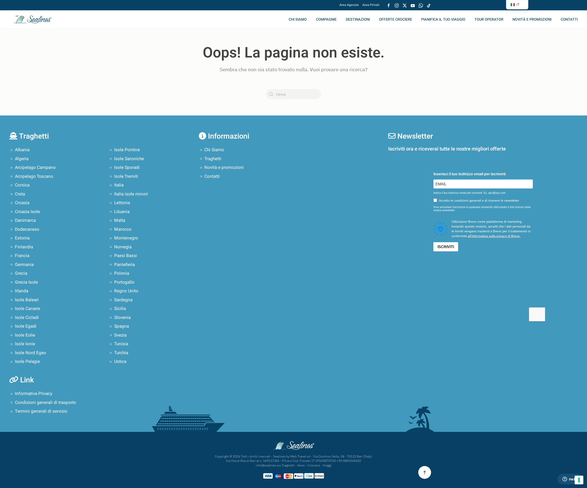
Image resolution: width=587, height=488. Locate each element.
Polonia (121, 273)
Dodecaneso (27, 229)
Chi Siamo (298, 19)
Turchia (121, 353)
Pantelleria (124, 264)
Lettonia (122, 203)
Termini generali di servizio (41, 411)
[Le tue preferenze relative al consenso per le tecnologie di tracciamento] (579, 480)
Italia (119, 185)
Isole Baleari (27, 300)
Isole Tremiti (126, 176)
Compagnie (326, 19)
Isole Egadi (25, 326)
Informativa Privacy (33, 393)
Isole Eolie (25, 335)
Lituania (122, 211)
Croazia (22, 203)
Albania (22, 150)
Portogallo (124, 282)
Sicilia (120, 308)
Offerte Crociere (395, 19)
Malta (119, 220)
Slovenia (122, 317)
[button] (424, 472)
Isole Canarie (27, 308)
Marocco (122, 229)
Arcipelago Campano (35, 167)
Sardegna (123, 300)
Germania (24, 264)
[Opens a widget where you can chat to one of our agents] (569, 480)
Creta (20, 194)
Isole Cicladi (27, 317)
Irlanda (21, 291)
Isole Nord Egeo (30, 353)
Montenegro (126, 238)
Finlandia (24, 247)
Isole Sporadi (127, 167)
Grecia (21, 273)
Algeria (21, 159)
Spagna (121, 326)
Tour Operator (488, 19)
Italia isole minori (131, 194)
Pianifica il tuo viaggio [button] (443, 19)
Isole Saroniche (129, 159)
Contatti (569, 19)
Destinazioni (358, 19)
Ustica (120, 361)
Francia (22, 255)
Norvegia (123, 247)
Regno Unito (126, 291)
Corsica (22, 185)
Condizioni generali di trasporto (45, 402)
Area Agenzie (349, 5)
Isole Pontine (127, 150)
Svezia (120, 335)
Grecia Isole (26, 282)
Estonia (22, 238)
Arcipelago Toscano (34, 176)
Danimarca (25, 220)
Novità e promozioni (531, 19)
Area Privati (370, 5)
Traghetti (212, 159)
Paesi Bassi (125, 255)
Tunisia (121, 344)
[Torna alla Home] (35, 19)
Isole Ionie (25, 344)
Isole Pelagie (27, 361)
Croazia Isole (27, 211)
